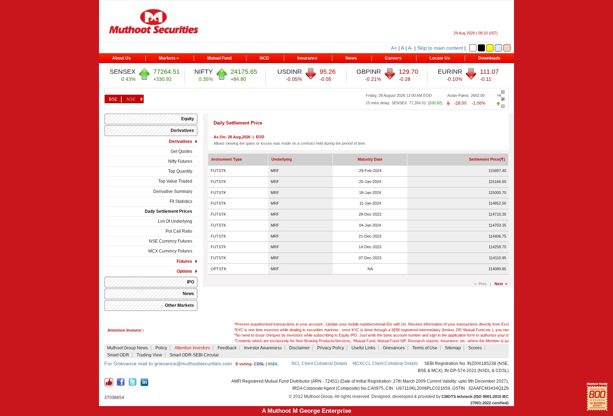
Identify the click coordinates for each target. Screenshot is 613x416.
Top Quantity (180, 171)
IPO (190, 281)
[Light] (472, 47)
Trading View (149, 355)
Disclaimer (299, 347)
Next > (501, 284)
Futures (184, 261)
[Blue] (498, 47)
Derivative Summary (172, 191)
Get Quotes (181, 151)
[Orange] (506, 47)
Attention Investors (192, 347)
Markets (167, 58)
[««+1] (502, 92)
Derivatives (182, 130)
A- (410, 48)
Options (184, 271)
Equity (187, 118)
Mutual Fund (219, 58)
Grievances (394, 347)
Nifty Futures (180, 161)
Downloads (489, 58)
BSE (113, 99)
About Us (121, 58)
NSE (131, 99)
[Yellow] (489, 47)
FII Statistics (181, 201)
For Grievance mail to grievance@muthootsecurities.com (168, 363)
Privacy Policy (330, 347)
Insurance (307, 58)
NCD (264, 58)
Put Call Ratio (179, 231)
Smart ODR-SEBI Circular (194, 355)
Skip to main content (440, 48)
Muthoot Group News (127, 347)
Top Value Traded (175, 181)
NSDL (273, 364)
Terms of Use (424, 347)
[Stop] (502, 99)
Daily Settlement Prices (168, 211)
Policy (161, 347)
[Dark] (481, 47)
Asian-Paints (452, 95)
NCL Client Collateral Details (319, 363)
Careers (393, 58)
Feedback (227, 347)
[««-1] (502, 106)
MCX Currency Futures (170, 251)
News (351, 58)
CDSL (259, 364)
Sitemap (453, 347)
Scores (475, 347)
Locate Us (440, 58)
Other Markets (179, 305)
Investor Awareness (263, 347)
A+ (394, 48)
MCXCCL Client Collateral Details (386, 363)
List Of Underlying (175, 221)
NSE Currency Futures (170, 241)
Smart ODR (118, 355)
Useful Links (363, 347)
